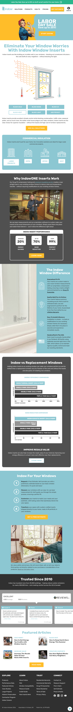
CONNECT (58, 675)
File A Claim (57, 686)
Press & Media (58, 691)
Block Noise (36, 107)
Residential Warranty (43, 680)
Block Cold (17, 107)
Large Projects (7, 691)
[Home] (7, 9)
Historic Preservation (9, 694)
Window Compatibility (26, 686)
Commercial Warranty (43, 683)
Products (5, 680)
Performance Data (8, 683)
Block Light (36, 112)
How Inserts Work (25, 694)
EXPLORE (6, 675)
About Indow (23, 680)
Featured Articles (8, 686)
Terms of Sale (40, 691)
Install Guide (23, 691)
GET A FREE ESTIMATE (36, 517)
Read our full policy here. (26, 569)
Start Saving (47, 33)
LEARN (22, 675)
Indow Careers (7, 700)
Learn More (36, 255)
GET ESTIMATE (57, 9)
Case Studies (6, 689)
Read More (36, 665)
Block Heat (17, 112)
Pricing (45, 9)
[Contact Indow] (70, 709)
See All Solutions (36, 128)
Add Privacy (55, 112)
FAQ (20, 683)
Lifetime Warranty (53, 312)
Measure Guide (24, 689)
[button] (19, 9)
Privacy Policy (41, 694)
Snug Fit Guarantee (42, 686)
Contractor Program (8, 697)
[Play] (36, 205)
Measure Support (59, 683)
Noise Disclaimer (41, 689)
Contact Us (57, 680)
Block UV (55, 107)
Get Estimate (58, 689)
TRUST (39, 675)
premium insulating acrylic (44, 182)
